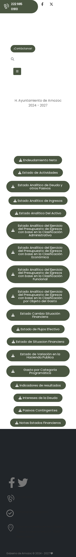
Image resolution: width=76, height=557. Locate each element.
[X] (51, 4)
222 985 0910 (16, 6)
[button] (12, 59)
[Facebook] (42, 4)
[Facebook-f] (11, 482)
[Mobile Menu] (17, 71)
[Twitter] (23, 482)
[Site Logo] (22, 26)
